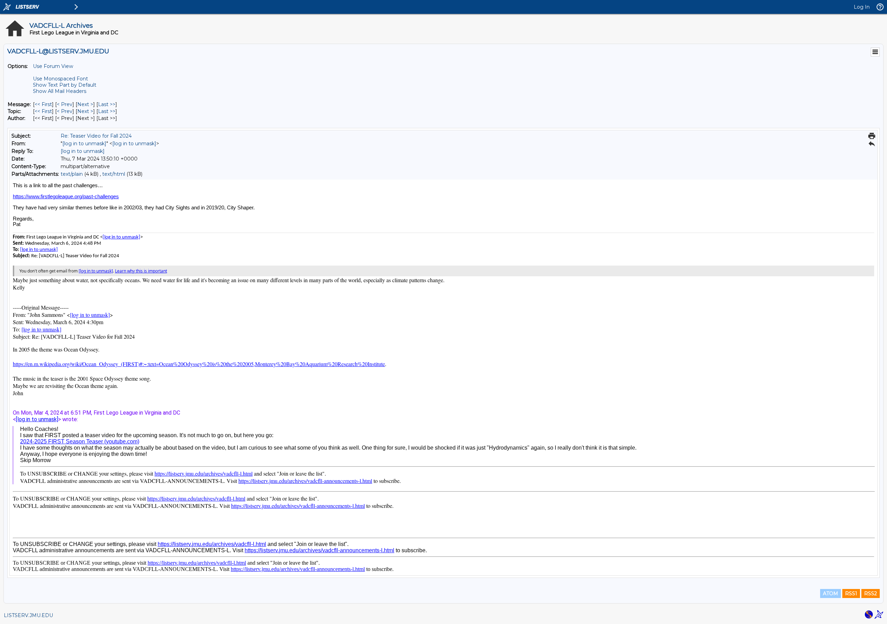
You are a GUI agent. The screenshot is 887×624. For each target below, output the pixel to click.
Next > (85, 104)
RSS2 (870, 593)
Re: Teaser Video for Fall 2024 (96, 136)
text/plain (72, 174)
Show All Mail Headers (59, 91)
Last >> (106, 104)
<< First (43, 104)
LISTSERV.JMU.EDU (28, 615)
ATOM (830, 593)
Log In (862, 7)
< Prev (64, 104)
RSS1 (851, 593)
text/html (113, 174)
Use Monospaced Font (60, 79)
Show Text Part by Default (64, 85)
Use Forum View (53, 66)
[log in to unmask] (84, 143)
